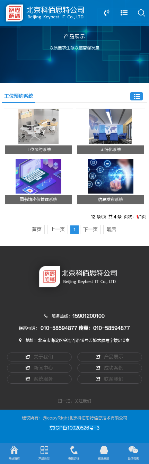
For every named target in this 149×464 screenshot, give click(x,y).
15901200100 (88, 316)
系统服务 (43, 379)
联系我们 (113, 379)
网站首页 (14, 458)
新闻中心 (43, 368)
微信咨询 (133, 458)
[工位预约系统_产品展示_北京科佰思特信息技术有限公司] (74, 280)
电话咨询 (73, 458)
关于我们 (43, 357)
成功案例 (113, 368)
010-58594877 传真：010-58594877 (85, 328)
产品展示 (113, 357)
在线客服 (103, 458)
